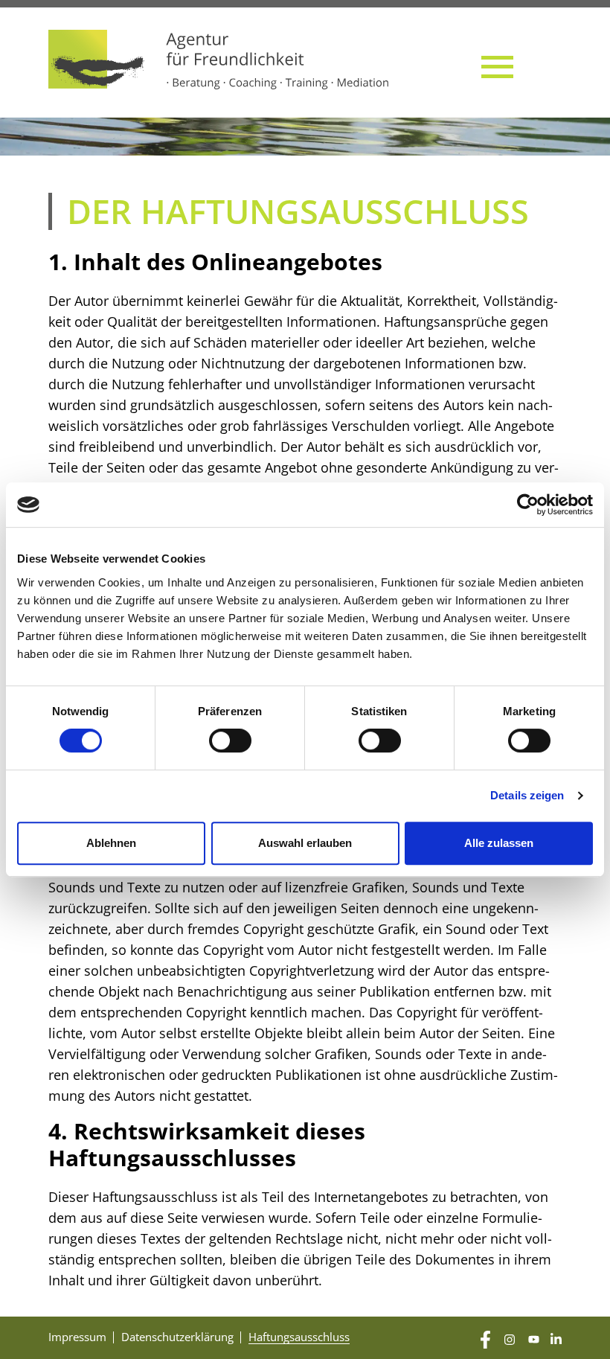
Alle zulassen (498, 843)
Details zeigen (527, 795)
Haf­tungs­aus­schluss (299, 1336)
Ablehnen (111, 843)
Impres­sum (77, 1336)
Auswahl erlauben (305, 843)
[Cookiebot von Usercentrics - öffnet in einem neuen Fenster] (528, 504)
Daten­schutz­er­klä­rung (177, 1336)
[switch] (230, 740)
